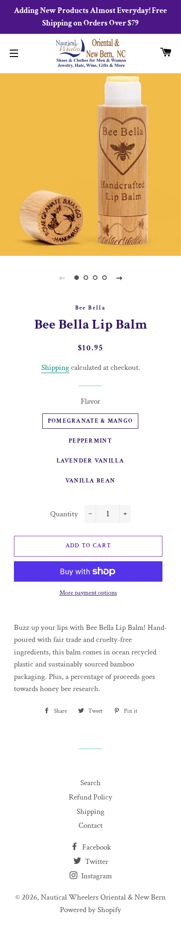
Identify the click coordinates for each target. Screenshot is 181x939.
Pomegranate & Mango (90, 421)
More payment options (88, 593)
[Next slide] (119, 277)
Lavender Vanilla (90, 461)
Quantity (64, 514)
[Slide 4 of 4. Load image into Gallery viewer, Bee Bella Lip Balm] (104, 277)
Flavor (90, 401)
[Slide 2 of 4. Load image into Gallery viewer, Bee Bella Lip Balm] (85, 277)
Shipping (55, 367)
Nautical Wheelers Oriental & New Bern (103, 897)
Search (90, 783)
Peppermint (90, 441)
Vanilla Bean (90, 481)
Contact (90, 825)
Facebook (95, 847)
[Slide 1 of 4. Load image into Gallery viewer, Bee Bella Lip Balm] (76, 277)
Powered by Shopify (90, 910)
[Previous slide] (62, 277)
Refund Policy (90, 797)
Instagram (95, 876)
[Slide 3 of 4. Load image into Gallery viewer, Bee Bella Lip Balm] (95, 277)
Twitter (95, 862)
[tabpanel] (90, 163)
